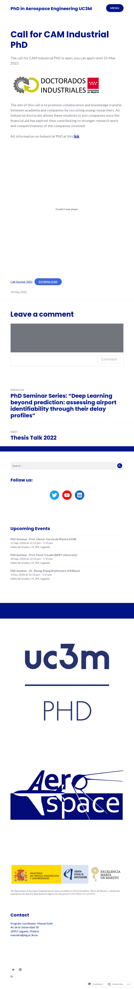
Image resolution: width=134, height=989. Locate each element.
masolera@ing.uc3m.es (24, 935)
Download (48, 281)
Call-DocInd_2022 (21, 281)
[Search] (120, 466)
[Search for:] (67, 465)
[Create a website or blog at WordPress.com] (11, 976)
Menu (114, 8)
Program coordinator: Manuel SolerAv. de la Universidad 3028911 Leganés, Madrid (31, 927)
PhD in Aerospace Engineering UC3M (51, 9)
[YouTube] (67, 495)
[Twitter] (54, 495)
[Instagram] (20, 969)
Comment (109, 359)
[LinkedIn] (79, 495)
